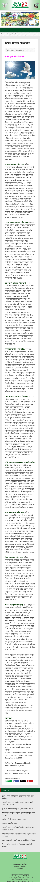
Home (3, 34)
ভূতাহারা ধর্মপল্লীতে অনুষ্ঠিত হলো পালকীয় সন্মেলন (18, 809)
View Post (14, 34)
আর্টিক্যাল (8, 34)
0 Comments (14, 50)
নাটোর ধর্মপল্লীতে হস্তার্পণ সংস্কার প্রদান (14, 819)
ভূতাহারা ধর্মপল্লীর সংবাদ (10, 823)
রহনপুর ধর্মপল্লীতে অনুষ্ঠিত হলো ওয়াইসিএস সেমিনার (18, 840)
